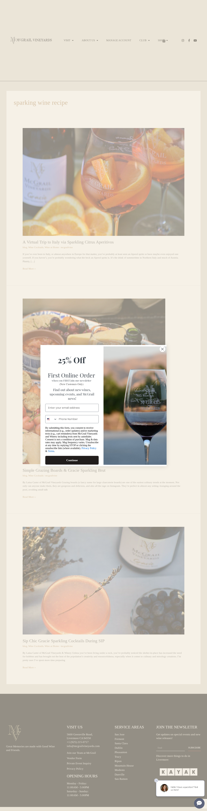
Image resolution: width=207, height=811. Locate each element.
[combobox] (51, 419)
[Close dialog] (162, 349)
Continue (72, 460)
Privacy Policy (89, 448)
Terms (51, 451)
